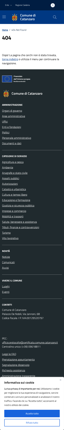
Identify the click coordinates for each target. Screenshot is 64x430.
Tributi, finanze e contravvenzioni (20, 227)
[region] (32, 403)
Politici (5, 132)
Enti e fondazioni (11, 127)
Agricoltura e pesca (13, 162)
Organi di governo (12, 111)
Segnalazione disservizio (15, 365)
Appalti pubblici (10, 178)
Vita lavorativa (10, 238)
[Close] (60, 380)
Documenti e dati (11, 143)
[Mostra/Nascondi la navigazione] (4, 17)
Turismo (6, 233)
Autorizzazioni (10, 184)
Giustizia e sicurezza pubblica (18, 205)
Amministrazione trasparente (18, 376)
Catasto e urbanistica (14, 189)
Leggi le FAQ (9, 354)
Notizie (6, 257)
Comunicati (8, 262)
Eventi (5, 292)
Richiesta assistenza (13, 370)
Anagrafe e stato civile (14, 173)
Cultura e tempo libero (14, 195)
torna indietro (10, 59)
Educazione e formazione (16, 200)
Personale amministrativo (16, 138)
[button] (9, 5)
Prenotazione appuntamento (18, 359)
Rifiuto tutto (32, 422)
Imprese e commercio (14, 211)
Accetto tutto (32, 413)
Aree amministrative (13, 116)
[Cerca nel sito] (55, 17)
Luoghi (6, 286)
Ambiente (7, 167)
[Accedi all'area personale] (53, 5)
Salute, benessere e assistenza (19, 222)
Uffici (5, 121)
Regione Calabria (22, 5)
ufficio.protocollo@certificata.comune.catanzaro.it (30, 342)
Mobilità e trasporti (12, 216)
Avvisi (5, 268)
